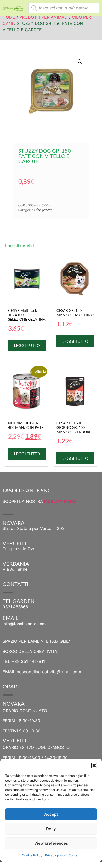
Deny (51, 828)
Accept (51, 814)
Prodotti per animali (43, 17)
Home (9, 17)
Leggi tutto (27, 345)
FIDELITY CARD (60, 501)
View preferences (51, 843)
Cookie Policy (32, 855)
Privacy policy (55, 855)
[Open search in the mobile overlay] (64, 8)
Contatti (74, 855)
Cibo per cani (44, 210)
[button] (94, 765)
